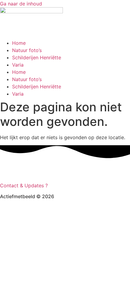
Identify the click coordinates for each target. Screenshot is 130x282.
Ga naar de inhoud (21, 4)
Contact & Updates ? (24, 185)
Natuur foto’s (27, 50)
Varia (18, 65)
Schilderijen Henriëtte (36, 57)
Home (19, 43)
